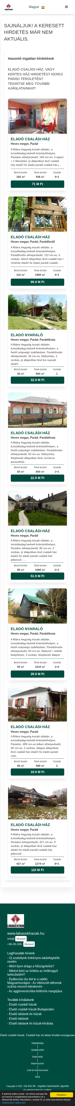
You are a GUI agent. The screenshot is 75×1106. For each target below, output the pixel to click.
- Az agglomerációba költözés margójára (34, 991)
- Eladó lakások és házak (24, 1014)
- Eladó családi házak (22, 1004)
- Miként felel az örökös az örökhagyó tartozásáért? (32, 972)
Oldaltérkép (38, 1043)
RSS (37, 1077)
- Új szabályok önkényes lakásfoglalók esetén (33, 959)
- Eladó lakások (17, 1018)
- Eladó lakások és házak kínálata (30, 1023)
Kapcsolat (37, 1056)
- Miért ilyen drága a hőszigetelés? (30, 966)
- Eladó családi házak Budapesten (30, 1009)
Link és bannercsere (37, 1070)
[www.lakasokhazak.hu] (8, 7)
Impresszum (37, 1063)
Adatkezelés (37, 1050)
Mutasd (21, 938)
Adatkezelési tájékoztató (13, 1102)
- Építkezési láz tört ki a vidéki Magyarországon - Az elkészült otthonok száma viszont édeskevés (34, 983)
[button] (36, 7)
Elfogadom (61, 1094)
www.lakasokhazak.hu (25, 933)
